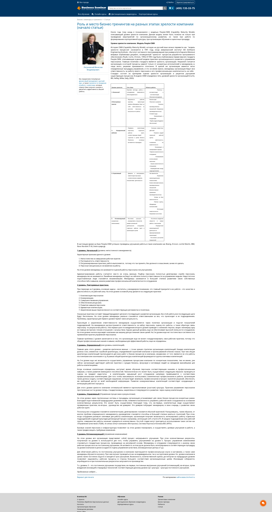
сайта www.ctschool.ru (185, 477)
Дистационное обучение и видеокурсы (132, 502)
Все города (84, 2)
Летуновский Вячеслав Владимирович (93, 68)
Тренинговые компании (166, 499)
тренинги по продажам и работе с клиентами (92, 84)
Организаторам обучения (86, 507)
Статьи (160, 507)
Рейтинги (161, 504)
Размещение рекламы (85, 509)
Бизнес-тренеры (164, 502)
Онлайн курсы (100, 14)
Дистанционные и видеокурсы (124, 14)
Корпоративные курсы (148, 14)
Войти (171, 2)
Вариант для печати (85, 477)
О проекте (80, 499)
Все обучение (83, 14)
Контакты (80, 504)
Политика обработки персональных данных (93, 502)
